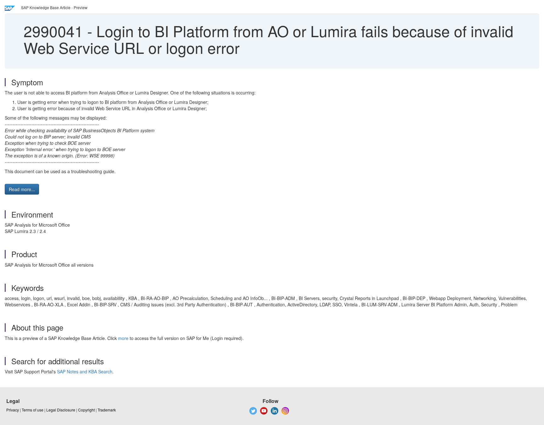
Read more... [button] (22, 189)
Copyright (86, 409)
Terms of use (32, 409)
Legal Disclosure (60, 409)
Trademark (107, 409)
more (123, 338)
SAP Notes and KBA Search (84, 371)
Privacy (12, 409)
